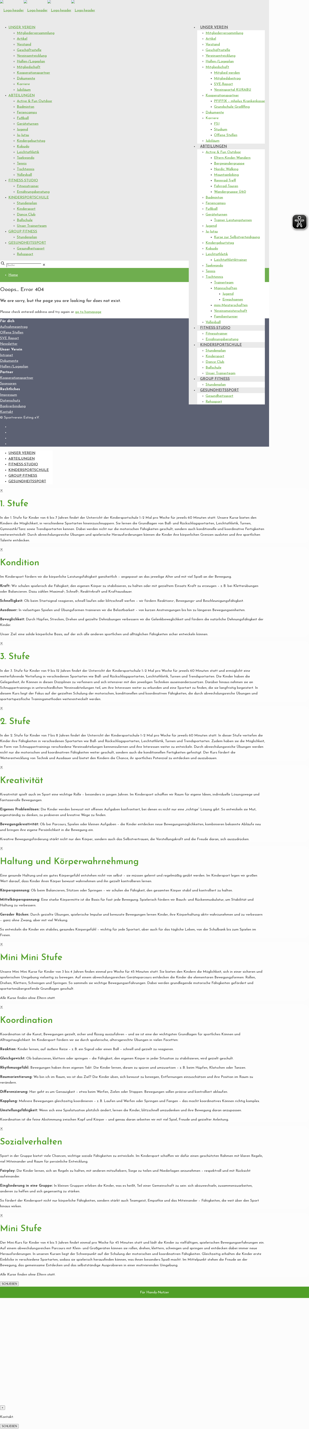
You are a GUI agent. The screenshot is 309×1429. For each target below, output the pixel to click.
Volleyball (24, 175)
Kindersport (26, 209)
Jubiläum (24, 90)
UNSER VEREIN (21, 27)
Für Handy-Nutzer (154, 1292)
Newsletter (8, 344)
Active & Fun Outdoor (34, 101)
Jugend (22, 129)
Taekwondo (25, 158)
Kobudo (23, 146)
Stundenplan (27, 203)
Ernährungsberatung (33, 192)
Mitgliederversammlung (35, 33)
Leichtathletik (28, 152)
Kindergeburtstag (31, 141)
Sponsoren (8, 383)
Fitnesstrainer (28, 186)
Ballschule (25, 220)
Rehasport (25, 254)
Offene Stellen (11, 332)
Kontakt (6, 412)
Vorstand (24, 44)
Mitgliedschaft (28, 67)
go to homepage (88, 312)
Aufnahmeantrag (14, 327)
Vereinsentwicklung (32, 56)
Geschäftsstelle (29, 50)
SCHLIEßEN (9, 1283)
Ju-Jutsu (23, 135)
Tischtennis (25, 169)
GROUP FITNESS (22, 231)
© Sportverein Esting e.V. (19, 417)
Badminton (25, 107)
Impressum (8, 395)
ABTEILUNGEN (21, 95)
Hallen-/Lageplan (31, 61)
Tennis (21, 163)
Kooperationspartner (33, 73)
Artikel (22, 39)
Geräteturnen (27, 124)
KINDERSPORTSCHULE (28, 197)
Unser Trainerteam (32, 226)
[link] (43, 265)
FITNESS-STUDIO (23, 180)
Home (13, 275)
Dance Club (26, 214)
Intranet (6, 355)
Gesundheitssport (31, 248)
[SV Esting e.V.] (47, 10)
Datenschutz (10, 400)
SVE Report (9, 338)
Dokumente (26, 78)
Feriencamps (27, 112)
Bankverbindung (13, 406)
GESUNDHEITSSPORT (27, 243)
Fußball (23, 118)
